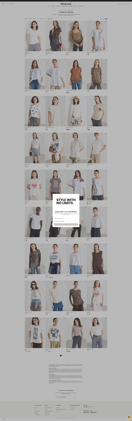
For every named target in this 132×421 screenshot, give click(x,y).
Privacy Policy (62, 221)
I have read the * (60, 221)
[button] (129, 417)
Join (66, 224)
